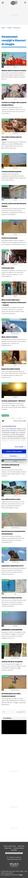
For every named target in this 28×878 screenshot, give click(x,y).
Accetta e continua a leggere (14, 451)
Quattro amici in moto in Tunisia (14, 70)
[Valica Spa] (14, 866)
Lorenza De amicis (15, 658)
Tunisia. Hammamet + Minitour (13, 401)
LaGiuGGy (15, 626)
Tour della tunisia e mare (11, 499)
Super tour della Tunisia (11, 369)
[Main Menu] (2, 2)
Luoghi (9, 28)
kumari (15, 234)
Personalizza (13, 456)
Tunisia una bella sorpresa (12, 598)
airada (15, 199)
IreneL (15, 98)
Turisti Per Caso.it (15, 333)
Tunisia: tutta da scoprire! (11, 171)
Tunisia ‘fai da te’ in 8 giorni (12, 661)
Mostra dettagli (19, 446)
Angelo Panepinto (15, 690)
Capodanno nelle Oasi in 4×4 (12, 566)
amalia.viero (15, 133)
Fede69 (15, 461)
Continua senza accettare (19, 420)
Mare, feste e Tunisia (9, 337)
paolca (15, 365)
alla (15, 594)
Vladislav (15, 397)
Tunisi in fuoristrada (9, 238)
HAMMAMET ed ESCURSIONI (12, 630)
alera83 (15, 264)
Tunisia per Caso (8, 268)
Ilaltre (15, 296)
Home (3, 28)
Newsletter (14, 850)
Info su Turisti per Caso (10, 846)
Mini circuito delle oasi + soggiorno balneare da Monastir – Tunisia (14, 302)
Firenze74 (15, 167)
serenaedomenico (15, 527)
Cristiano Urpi (15, 562)
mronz (15, 67)
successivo (20, 712)
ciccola (15, 495)
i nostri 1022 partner (11, 428)
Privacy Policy (21, 846)
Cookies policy (8, 848)
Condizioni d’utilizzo (18, 848)
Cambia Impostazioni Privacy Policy (14, 853)
